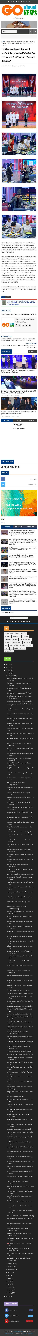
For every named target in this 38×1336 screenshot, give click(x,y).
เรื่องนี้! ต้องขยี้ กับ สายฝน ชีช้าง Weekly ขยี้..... (19, 701)
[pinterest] (13, 1)
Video (6, 648)
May (9, 1281)
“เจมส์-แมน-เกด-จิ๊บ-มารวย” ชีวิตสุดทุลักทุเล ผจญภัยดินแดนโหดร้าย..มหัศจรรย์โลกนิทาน (18, 371)
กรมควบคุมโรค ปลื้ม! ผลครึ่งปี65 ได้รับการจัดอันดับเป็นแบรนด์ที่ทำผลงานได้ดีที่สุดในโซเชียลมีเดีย (22, 585)
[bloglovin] (16, 1)
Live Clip (22, 648)
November (11, 1263)
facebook (31, 420)
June (9, 1278)
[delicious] (29, 1)
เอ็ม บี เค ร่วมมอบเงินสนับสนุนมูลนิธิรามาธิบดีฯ (20, 1014)
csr (11, 645)
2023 (7, 673)
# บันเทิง (8, 297)
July (9, 1275)
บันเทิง (8, 41)
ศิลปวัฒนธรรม (17, 642)
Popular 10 (7, 527)
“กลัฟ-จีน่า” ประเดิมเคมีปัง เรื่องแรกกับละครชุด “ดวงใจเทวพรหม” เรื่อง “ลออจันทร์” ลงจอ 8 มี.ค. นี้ (23, 601)
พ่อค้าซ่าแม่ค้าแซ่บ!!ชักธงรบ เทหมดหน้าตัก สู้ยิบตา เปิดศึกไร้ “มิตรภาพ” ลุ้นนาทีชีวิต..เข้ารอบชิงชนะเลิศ (18, 392)
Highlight (19, 527)
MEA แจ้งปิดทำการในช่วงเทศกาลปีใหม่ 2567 (19, 693)
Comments (31, 527)
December (11, 676)
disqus (19, 420)
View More (33, 351)
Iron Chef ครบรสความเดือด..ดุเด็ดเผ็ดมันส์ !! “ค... (20, 1054)
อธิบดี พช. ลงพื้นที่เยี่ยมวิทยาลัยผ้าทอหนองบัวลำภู (20, 1216)
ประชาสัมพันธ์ (9, 633)
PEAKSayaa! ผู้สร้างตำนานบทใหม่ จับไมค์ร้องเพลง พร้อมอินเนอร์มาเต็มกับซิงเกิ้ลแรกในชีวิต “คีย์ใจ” (23, 571)
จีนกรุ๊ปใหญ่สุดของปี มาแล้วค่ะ (15, 1096)
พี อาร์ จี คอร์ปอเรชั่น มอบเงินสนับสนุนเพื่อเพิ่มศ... (20, 874)
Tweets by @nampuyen (7, 612)
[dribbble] (19, 1)
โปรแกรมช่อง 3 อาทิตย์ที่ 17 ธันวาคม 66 (18, 990)
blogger (6, 420)
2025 (7, 667)
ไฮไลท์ (16, 645)
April (9, 1284)
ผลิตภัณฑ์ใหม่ (16, 636)
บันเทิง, (23, 66)
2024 (7, 670)
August (10, 1272)
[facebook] (8, 1)
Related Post (6, 351)
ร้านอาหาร (8, 642)
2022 (7, 1296)
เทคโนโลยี (8, 639)
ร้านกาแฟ (30, 645)
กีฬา (6, 645)
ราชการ (15, 639)
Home (3, 41)
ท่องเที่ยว (23, 633)
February (10, 1290)
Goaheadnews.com (18, 1331)
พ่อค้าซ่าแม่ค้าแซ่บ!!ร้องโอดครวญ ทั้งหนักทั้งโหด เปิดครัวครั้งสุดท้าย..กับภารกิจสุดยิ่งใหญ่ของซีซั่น (18, 412)
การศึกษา (25, 636)
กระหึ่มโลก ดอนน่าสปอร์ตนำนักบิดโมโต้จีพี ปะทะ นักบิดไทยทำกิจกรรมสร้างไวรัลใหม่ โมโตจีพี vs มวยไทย (22, 564)
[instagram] (26, 1)
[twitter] (11, 1)
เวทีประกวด (27, 642)
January (10, 1293)
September (11, 1269)
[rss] (21, 1)
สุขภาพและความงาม (25, 639)
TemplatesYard (9, 1334)
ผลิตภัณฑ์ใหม (9, 651)
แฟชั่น (16, 648)
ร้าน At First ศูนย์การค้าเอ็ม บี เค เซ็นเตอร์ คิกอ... (20, 993)
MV (11, 648)
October (10, 1266)
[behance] (24, 1)
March (10, 1287)
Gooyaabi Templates (27, 1334)
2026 (7, 664)
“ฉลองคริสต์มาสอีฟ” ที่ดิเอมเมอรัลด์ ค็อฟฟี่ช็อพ (19, 1051)
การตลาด (7, 636)
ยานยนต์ (22, 645)
